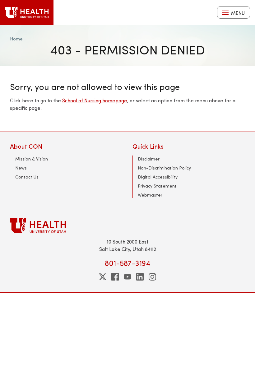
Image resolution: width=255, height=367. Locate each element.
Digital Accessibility (158, 177)
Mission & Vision (31, 159)
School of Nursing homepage (94, 100)
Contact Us (27, 177)
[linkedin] (140, 277)
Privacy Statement (157, 186)
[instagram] (152, 277)
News (21, 168)
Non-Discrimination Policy (164, 168)
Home (16, 39)
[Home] (26, 12)
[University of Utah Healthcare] (127, 225)
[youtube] (127, 277)
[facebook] (115, 277)
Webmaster (150, 195)
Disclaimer (149, 159)
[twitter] (102, 277)
